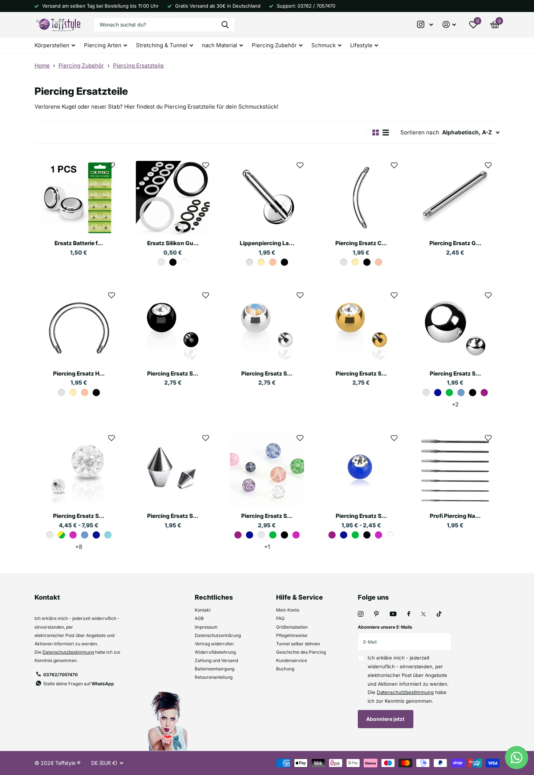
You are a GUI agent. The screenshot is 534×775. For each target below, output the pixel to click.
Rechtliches (214, 597)
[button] (111, 165)
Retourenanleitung (213, 677)
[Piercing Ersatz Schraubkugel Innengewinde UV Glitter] (267, 470)
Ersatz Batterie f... (78, 243)
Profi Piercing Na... (455, 515)
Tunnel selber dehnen (298, 643)
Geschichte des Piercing (301, 652)
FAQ (280, 618)
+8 (78, 546)
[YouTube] (393, 614)
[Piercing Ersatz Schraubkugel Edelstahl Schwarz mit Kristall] (173, 328)
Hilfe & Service (299, 597)
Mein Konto (287, 610)
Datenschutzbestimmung (68, 652)
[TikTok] (439, 614)
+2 (455, 404)
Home (42, 65)
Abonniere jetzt (385, 719)
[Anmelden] (449, 24)
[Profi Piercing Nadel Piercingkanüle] (455, 470)
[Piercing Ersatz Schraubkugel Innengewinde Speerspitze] (173, 470)
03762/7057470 (60, 674)
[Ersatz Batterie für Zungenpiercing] (79, 198)
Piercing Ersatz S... (172, 373)
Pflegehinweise (291, 635)
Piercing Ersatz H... (79, 373)
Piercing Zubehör (81, 65)
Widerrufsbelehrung (215, 652)
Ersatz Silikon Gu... (173, 243)
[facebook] (408, 614)
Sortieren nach (419, 132)
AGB (199, 618)
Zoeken (225, 24)
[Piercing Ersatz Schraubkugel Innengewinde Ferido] (79, 470)
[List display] (386, 132)
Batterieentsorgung (214, 668)
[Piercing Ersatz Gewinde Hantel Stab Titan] (455, 198)
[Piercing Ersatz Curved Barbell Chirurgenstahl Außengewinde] (361, 198)
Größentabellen (292, 627)
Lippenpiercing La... (267, 243)
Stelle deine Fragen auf (78, 683)
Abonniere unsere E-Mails (385, 627)
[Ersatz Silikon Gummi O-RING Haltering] (173, 198)
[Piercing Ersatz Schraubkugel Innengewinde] (455, 328)
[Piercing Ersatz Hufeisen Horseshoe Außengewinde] (79, 328)
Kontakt (203, 610)
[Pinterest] (376, 614)
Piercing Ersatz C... (361, 243)
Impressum (206, 627)
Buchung (285, 668)
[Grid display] (375, 132)
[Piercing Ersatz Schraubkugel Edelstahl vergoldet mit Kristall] (361, 328)
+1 (267, 546)
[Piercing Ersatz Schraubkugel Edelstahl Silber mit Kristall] (267, 328)
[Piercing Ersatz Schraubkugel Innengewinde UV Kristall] (361, 470)
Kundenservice (291, 660)
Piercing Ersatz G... (455, 243)
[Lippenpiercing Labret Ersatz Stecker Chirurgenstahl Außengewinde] (267, 198)
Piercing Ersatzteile (138, 65)
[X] (423, 614)
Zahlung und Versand (216, 660)
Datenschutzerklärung (218, 635)
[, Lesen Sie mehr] (425, 24)
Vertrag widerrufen (214, 643)
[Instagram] (360, 614)
